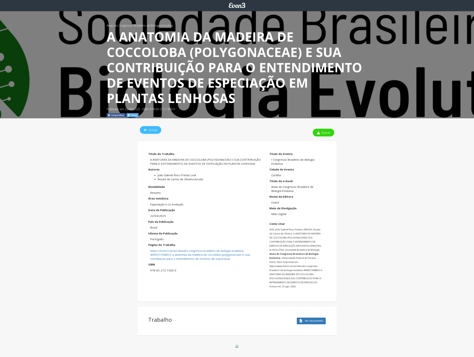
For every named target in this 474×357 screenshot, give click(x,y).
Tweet (133, 115)
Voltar (153, 130)
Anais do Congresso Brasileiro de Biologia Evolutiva (140, 25)
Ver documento (313, 320)
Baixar (326, 132)
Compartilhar (117, 115)
